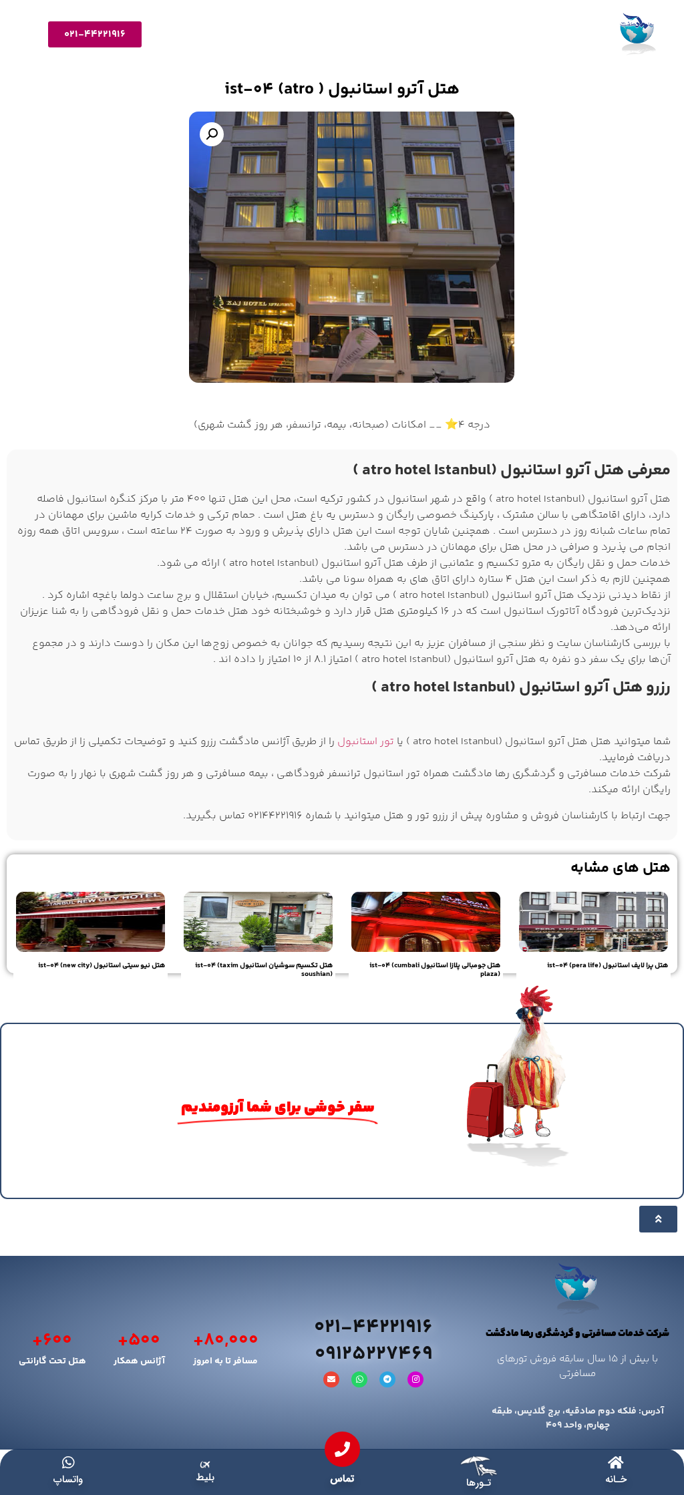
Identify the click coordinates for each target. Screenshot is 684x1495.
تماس (342, 1479)
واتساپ (68, 1480)
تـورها (478, 1483)
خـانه (616, 1480)
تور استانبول (365, 741)
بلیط (205, 1478)
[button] (212, 134)
